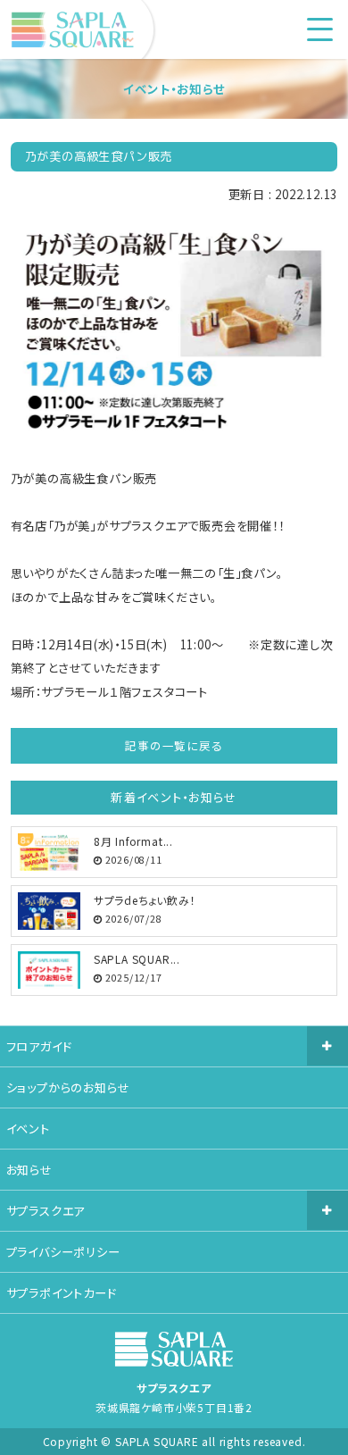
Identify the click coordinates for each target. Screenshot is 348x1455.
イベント (28, 1128)
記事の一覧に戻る (173, 745)
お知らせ (29, 1169)
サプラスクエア (46, 1210)
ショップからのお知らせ (68, 1087)
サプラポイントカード (61, 1292)
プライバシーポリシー (63, 1251)
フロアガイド (39, 1046)
